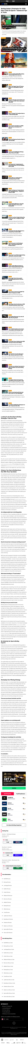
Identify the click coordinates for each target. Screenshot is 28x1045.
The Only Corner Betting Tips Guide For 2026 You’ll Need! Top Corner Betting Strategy (16, 367)
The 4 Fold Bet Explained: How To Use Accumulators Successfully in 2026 (16, 329)
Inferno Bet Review (8, 932)
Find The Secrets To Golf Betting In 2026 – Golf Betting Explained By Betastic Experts (16, 244)
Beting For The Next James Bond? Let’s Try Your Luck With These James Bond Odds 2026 (17, 101)
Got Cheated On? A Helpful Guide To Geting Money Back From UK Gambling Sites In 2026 (16, 165)
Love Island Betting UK (6, 1008)
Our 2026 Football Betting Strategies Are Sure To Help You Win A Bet (17, 405)
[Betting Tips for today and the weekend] (6, 3)
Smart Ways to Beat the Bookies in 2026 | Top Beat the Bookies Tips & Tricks (17, 305)
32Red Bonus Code (8, 973)
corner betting (19, 624)
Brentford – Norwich (7, 847)
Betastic (2, 6)
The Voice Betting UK (6, 1011)
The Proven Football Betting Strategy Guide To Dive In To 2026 (16, 152)
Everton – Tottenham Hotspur (9, 834)
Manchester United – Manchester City (10, 860)
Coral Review (7, 912)
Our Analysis (24, 841)
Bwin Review (10, 815)
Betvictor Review (8, 899)
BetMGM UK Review (11, 798)
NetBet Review (7, 888)
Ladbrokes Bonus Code (9, 979)
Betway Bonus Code (8, 946)
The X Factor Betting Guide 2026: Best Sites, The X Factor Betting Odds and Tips (14, 49)
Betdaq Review (7, 905)
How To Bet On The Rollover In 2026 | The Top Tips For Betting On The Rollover (16, 127)
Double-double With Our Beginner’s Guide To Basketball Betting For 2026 (16, 266)
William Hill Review (8, 895)
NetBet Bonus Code (8, 952)
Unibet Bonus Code (8, 956)
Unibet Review (7, 892)
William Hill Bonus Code (9, 959)
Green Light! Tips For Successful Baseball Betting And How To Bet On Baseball (16, 279)
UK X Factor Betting (6, 1010)
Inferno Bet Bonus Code (9, 996)
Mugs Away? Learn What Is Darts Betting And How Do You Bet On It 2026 (17, 256)
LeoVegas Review (8, 885)
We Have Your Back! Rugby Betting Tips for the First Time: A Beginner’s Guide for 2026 (17, 218)
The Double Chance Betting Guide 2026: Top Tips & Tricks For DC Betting (17, 342)
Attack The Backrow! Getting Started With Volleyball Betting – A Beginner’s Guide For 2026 (16, 191)
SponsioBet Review (8, 929)
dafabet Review (7, 902)
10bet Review (10, 820)
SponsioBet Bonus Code (9, 993)
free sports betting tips (14, 427)
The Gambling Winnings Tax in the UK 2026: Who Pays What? (16, 317)
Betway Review (7, 882)
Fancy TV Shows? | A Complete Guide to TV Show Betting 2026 (17, 114)
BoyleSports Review (8, 919)
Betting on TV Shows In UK (7, 1006)
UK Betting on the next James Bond (8, 1013)
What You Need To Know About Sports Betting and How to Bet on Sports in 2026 (14, 26)
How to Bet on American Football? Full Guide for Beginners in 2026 (16, 292)
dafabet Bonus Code (8, 966)
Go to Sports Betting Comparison (14, 825)
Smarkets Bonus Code (9, 986)
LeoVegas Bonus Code (9, 949)
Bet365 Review (7, 878)
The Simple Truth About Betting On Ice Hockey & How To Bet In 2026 (16, 231)
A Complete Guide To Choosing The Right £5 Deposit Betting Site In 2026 (16, 380)
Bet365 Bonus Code (8, 942)
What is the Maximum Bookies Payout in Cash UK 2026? (17, 140)
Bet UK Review (10, 809)
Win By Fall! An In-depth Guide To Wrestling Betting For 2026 (15, 178)
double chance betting (20, 499)
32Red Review (7, 909)
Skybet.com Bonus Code (9, 989)
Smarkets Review (8, 922)
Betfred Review (11, 804)
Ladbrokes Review (8, 915)
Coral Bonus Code (8, 976)
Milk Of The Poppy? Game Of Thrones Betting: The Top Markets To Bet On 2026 (16, 87)
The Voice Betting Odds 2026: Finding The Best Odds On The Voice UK (16, 74)
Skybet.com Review (8, 925)
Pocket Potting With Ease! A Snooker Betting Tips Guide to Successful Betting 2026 (16, 204)
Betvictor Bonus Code (9, 962)
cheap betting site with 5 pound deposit (16, 465)
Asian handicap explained (7, 464)
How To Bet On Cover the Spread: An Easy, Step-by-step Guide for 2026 (16, 354)
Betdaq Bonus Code (8, 969)
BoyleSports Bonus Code (9, 983)
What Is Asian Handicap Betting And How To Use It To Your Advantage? (16, 393)
